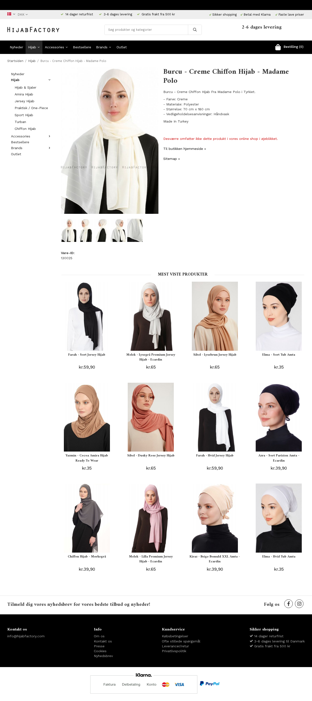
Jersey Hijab (24, 101)
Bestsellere (82, 47)
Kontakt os (103, 641)
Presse (99, 646)
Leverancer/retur (175, 646)
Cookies (100, 651)
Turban (20, 122)
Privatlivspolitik (174, 651)
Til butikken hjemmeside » (184, 149)
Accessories (54, 47)
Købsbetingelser (175, 636)
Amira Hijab (24, 94)
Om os (99, 636)
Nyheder (16, 47)
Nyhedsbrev (103, 656)
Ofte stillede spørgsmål (181, 641)
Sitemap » (171, 159)
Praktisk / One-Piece (31, 108)
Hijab (32, 47)
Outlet (122, 47)
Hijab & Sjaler (25, 87)
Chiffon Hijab (25, 129)
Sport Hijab (24, 115)
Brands (101, 47)
